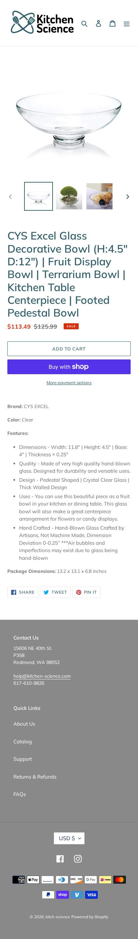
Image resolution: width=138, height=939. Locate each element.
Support (22, 759)
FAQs (19, 794)
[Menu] (127, 23)
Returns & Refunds (34, 777)
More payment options (69, 382)
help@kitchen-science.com (42, 676)
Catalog (22, 741)
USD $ (67, 838)
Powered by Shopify (89, 916)
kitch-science (58, 916)
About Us (24, 724)
